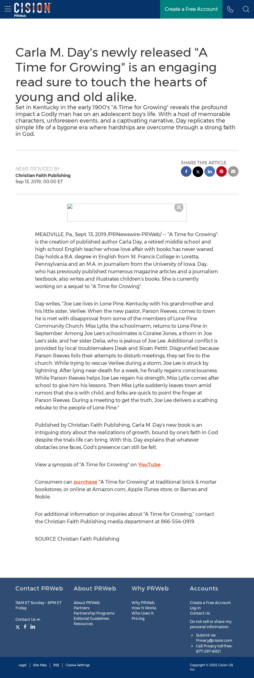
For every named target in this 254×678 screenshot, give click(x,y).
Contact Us (26, 619)
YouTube (149, 465)
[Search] (246, 9)
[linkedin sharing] (209, 172)
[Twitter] (18, 627)
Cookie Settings (78, 665)
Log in (195, 608)
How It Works (144, 608)
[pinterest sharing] (221, 172)
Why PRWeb (143, 602)
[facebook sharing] (186, 172)
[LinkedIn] (33, 627)
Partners (82, 608)
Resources (83, 623)
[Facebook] (25, 627)
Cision (223, 665)
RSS (56, 665)
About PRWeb (87, 602)
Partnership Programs (94, 613)
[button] (127, 206)
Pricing (138, 618)
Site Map (40, 665)
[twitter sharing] (198, 172)
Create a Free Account (191, 9)
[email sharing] (233, 172)
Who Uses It (143, 613)
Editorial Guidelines (91, 618)
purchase (86, 482)
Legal (23, 665)
